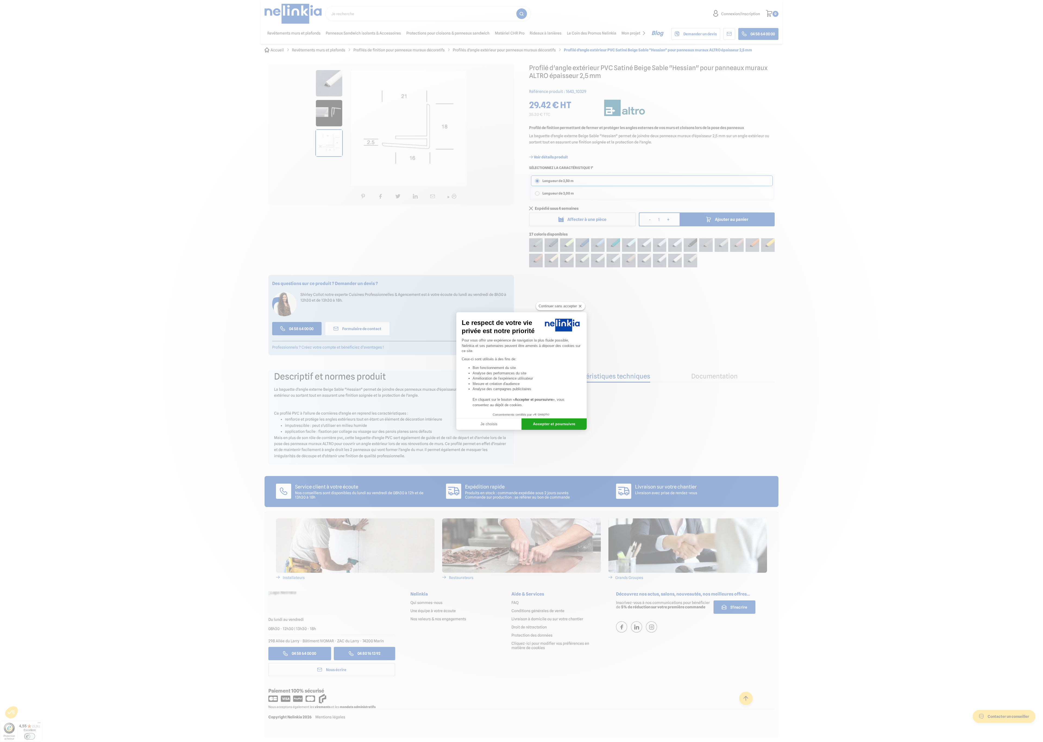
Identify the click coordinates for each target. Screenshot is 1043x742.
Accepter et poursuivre (554, 424)
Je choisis (488, 424)
